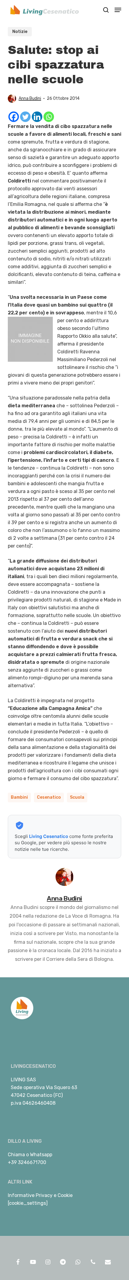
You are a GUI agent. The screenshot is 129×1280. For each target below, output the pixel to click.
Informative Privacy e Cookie (40, 1195)
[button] (118, 10)
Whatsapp (41, 1154)
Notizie (19, 31)
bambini (19, 797)
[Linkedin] (37, 116)
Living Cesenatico (48, 836)
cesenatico (49, 797)
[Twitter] (25, 116)
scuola (77, 797)
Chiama (16, 1154)
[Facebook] (13, 116)
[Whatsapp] (49, 116)
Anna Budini (30, 98)
